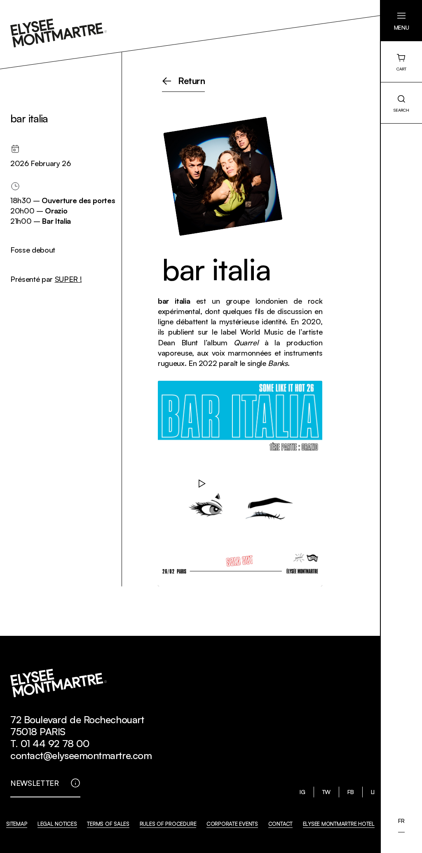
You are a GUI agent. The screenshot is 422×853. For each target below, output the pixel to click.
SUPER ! (68, 279)
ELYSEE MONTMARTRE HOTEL (339, 823)
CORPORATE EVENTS (232, 823)
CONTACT (280, 823)
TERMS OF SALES (108, 823)
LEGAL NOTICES (57, 823)
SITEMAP (16, 823)
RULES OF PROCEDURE (168, 823)
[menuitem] (401, 821)
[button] (401, 20)
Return (191, 81)
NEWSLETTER (34, 782)
